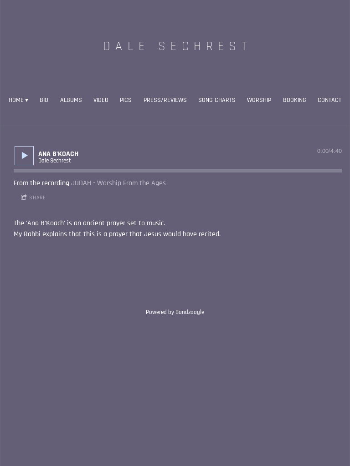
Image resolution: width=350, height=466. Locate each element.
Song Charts (217, 100)
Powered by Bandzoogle (175, 312)
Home (16, 100)
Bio (44, 100)
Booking (294, 100)
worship (259, 100)
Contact (329, 100)
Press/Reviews (165, 100)
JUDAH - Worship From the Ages (118, 183)
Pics (126, 100)
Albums (71, 100)
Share (37, 197)
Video (100, 100)
